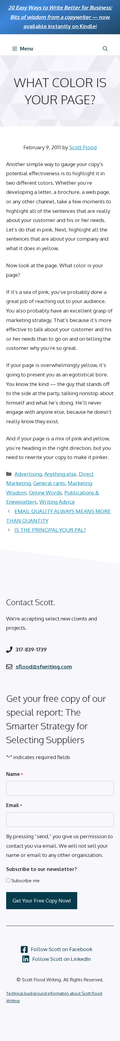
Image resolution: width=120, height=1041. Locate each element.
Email (14, 805)
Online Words (45, 492)
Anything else (60, 474)
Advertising (28, 474)
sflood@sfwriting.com (44, 666)
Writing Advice (57, 501)
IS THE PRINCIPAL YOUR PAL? (50, 530)
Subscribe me (25, 881)
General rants (49, 483)
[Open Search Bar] (105, 48)
